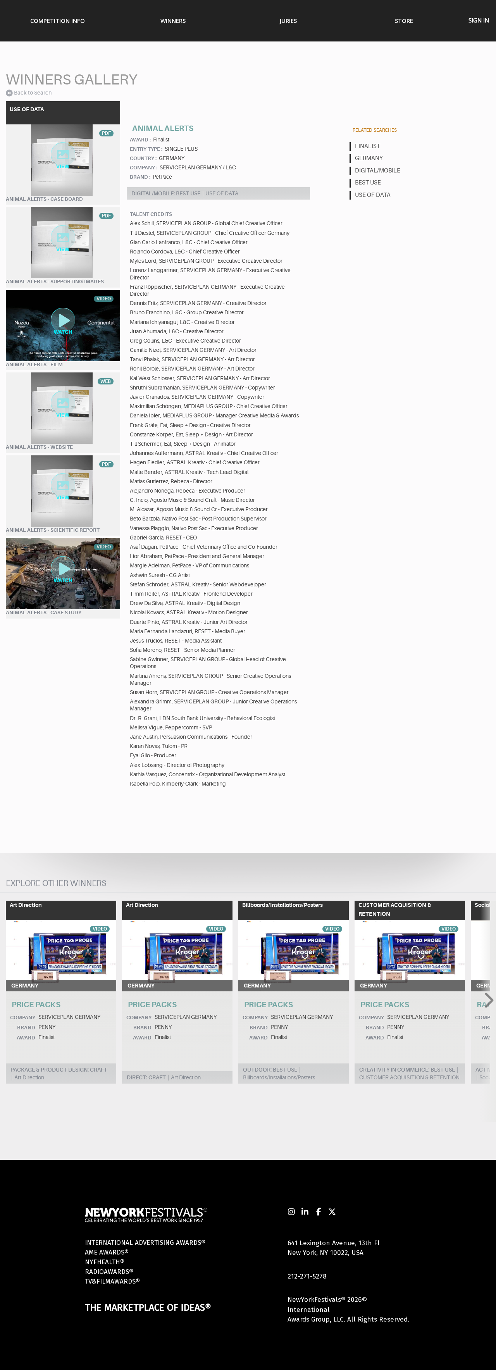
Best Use (368, 182)
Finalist (367, 146)
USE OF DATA (373, 195)
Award (26, 1038)
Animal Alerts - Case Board (44, 199)
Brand (26, 1028)
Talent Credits (151, 214)
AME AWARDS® (107, 1252)
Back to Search (33, 93)
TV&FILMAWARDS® (112, 1281)
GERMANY (369, 158)
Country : (143, 158)
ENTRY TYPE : (146, 149)
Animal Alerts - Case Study (43, 612)
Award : (140, 140)
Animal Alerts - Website (39, 447)
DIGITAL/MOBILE (377, 170)
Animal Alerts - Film (34, 364)
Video (100, 929)
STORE (404, 20)
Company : (143, 168)
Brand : (140, 177)
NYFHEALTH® (104, 1262)
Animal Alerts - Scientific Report (53, 530)
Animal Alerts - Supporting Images (55, 281)
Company (22, 1017)
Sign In (478, 20)
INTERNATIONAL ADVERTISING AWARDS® (145, 1243)
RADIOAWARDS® (109, 1272)
